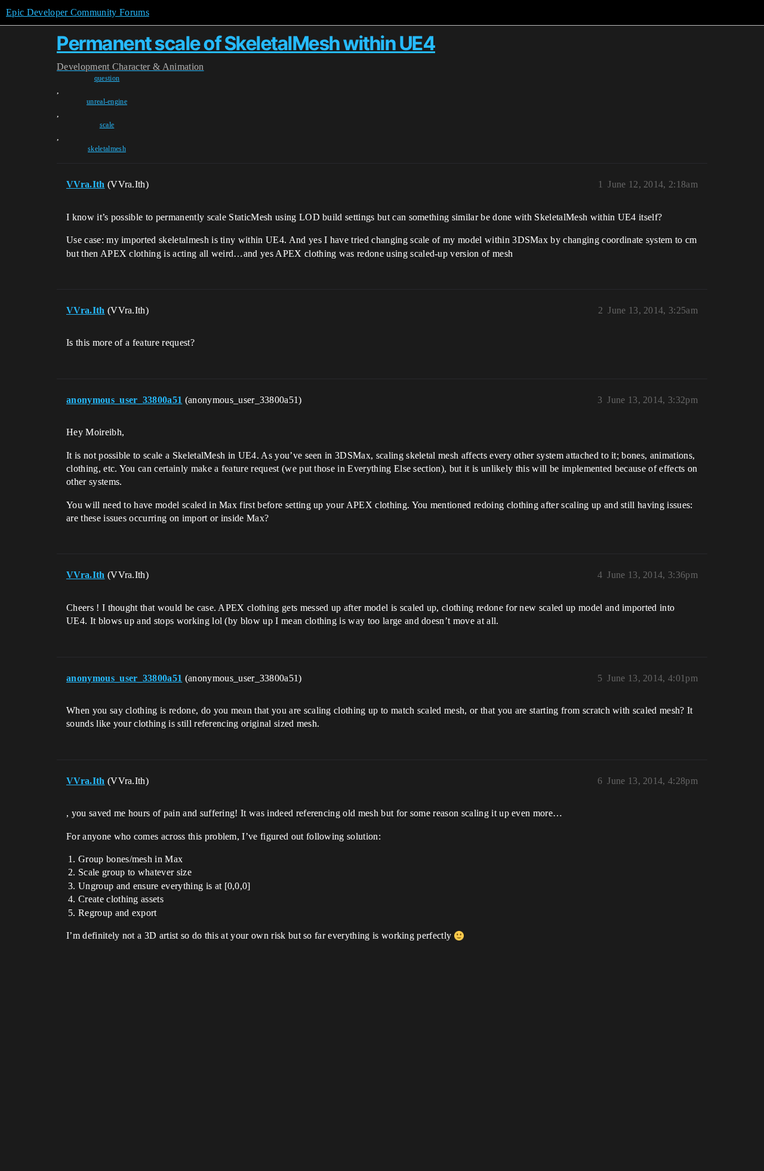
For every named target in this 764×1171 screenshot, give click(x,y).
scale (107, 125)
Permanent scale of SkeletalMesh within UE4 (246, 43)
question (107, 78)
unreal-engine (107, 101)
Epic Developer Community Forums (77, 12)
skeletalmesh (107, 149)
